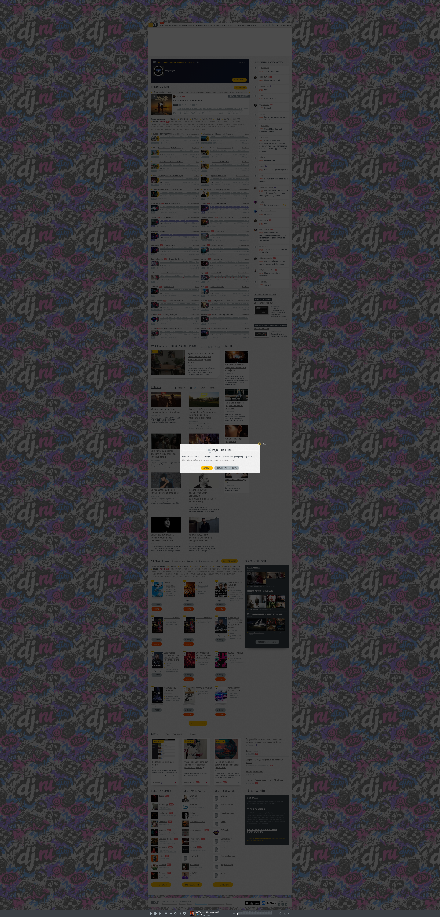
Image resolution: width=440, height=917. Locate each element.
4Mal (198, 915)
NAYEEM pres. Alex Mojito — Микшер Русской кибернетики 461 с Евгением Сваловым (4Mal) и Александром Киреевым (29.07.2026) (207, 912)
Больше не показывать (227, 468)
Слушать (207, 468)
